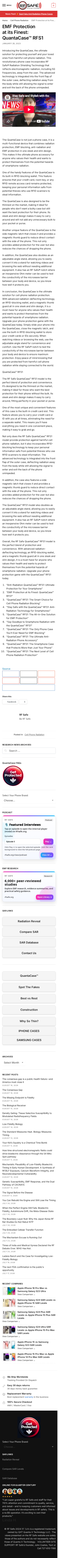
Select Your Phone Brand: (15, 795)
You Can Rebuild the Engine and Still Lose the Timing (29, 1200)
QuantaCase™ (29, 975)
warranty (29, 1397)
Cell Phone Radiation (19, 20)
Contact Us (29, 953)
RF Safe (23, 714)
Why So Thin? (29, 1021)
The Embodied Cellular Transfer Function (22, 1229)
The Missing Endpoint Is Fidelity (18, 1097)
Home (5, 20)
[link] (29, 837)
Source (6, 668)
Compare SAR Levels (13, 1469)
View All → (47, 855)
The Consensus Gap (12, 1090)
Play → (48, 841)
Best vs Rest (29, 998)
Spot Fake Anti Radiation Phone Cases (36, 14)
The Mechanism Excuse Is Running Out (22, 1237)
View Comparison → (26, 1294)
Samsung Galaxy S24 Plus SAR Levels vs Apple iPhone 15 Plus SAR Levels (36, 1315)
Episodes (9, 836)
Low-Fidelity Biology (12, 1124)
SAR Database (29, 942)
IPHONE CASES (29, 1031)
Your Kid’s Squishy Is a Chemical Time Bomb (24, 1142)
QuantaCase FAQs (11, 763)
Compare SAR (29, 931)
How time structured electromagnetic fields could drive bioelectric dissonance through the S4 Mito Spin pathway (27, 1153)
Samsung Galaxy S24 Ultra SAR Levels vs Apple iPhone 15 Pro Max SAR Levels (36, 1330)
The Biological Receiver (14, 1105)
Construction (29, 1009)
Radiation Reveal (29, 921)
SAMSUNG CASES (29, 1040)
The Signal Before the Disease (17, 1192)
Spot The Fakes (29, 987)
